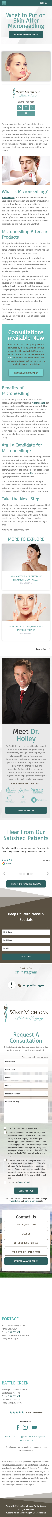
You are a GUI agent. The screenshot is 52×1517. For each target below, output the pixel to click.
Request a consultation (26, 373)
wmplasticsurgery (34, 985)
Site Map (8, 1436)
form (10, 357)
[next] (47, 873)
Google (8, 863)
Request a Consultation (26, 34)
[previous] (4, 873)
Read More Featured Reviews (26, 884)
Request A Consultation (26, 1261)
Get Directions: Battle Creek (26, 1252)
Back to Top (41, 649)
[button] (3, 3)
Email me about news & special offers (22, 1128)
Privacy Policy (14, 1201)
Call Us (26, 1224)
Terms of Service (31, 1201)
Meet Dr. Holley (26, 810)
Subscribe (26, 956)
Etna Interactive (39, 1513)
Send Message (26, 1190)
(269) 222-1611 (14, 1332)
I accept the (12, 1182)
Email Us (26, 1233)
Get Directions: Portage (26, 1242)
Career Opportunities (23, 1436)
